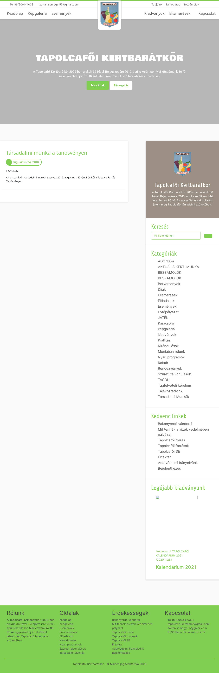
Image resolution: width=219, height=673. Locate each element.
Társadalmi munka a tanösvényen (46, 152)
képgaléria (166, 329)
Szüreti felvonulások (174, 374)
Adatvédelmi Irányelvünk (178, 463)
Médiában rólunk (171, 352)
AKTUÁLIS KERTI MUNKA (178, 267)
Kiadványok (154, 13)
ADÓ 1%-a (166, 261)
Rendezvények (170, 368)
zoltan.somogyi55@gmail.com (58, 4)
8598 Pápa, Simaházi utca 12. (186, 632)
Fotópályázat (168, 312)
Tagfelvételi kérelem (174, 385)
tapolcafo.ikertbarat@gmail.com (188, 624)
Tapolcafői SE (169, 451)
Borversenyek (169, 284)
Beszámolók (191, 4)
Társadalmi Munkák (173, 397)
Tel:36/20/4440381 (22, 4)
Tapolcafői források (173, 446)
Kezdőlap (15, 13)
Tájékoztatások (170, 391)
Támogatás (173, 4)
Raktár (163, 363)
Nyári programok (171, 357)
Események (61, 13)
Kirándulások (168, 346)
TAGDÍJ (164, 380)
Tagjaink (156, 4)
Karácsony (166, 323)
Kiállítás (164, 340)
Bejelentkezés (169, 468)
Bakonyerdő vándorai (175, 424)
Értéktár (164, 457)
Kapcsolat (207, 13)
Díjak (162, 289)
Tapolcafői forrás (171, 440)
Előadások (166, 301)
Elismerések (179, 13)
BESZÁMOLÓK (169, 272)
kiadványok (167, 335)
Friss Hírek (98, 85)
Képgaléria (37, 13)
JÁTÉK (163, 318)
